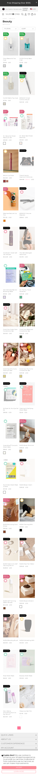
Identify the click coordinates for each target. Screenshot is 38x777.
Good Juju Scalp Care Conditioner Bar (10, 330)
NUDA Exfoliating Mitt (27, 640)
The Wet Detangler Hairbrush (26, 253)
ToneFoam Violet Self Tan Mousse (10, 253)
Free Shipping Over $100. (19, 3)
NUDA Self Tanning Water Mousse (9, 601)
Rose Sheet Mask (8, 676)
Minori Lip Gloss (8, 175)
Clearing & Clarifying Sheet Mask (26, 409)
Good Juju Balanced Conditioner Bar (26, 330)
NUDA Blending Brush (10, 640)
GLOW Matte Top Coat (10, 98)
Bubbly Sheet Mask (26, 676)
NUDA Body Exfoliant (27, 601)
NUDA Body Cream (26, 485)
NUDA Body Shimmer (27, 445)
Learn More (19, 771)
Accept (19, 767)
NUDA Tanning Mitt (26, 524)
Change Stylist (25, 9)
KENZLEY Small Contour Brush (25, 98)
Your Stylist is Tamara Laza (13, 9)
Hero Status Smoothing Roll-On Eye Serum (9, 712)
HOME (5, 18)
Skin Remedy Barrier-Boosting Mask (10, 290)
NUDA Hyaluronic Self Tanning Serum (10, 564)
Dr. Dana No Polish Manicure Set (9, 136)
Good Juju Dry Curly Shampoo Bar (10, 369)
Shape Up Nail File (26, 711)
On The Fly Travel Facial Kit (25, 290)
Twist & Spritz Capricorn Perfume (26, 176)
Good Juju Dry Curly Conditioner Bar (26, 369)
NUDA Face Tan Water (27, 564)
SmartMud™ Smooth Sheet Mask (10, 446)
